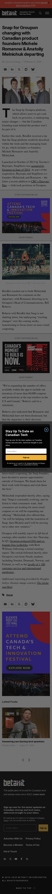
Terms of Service (32, 463)
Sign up (26, 457)
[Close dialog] (46, 430)
